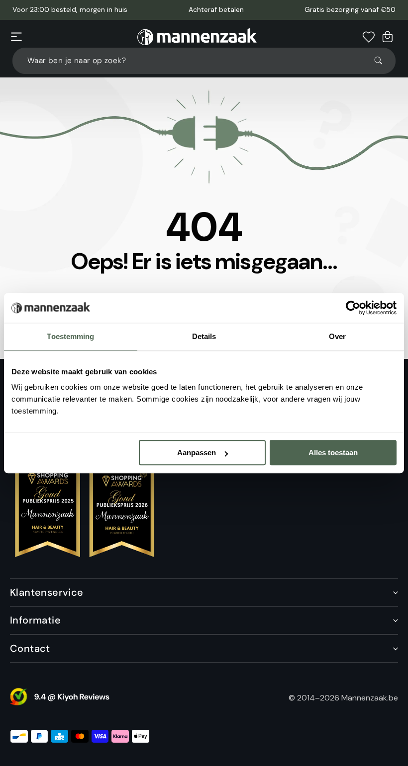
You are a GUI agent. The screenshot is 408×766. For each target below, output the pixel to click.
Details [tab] (204, 336)
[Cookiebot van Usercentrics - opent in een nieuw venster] (353, 307)
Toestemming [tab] (70, 336)
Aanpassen (196, 452)
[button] (16, 37)
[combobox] (204, 61)
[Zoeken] (383, 60)
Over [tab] (337, 336)
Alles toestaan (333, 452)
